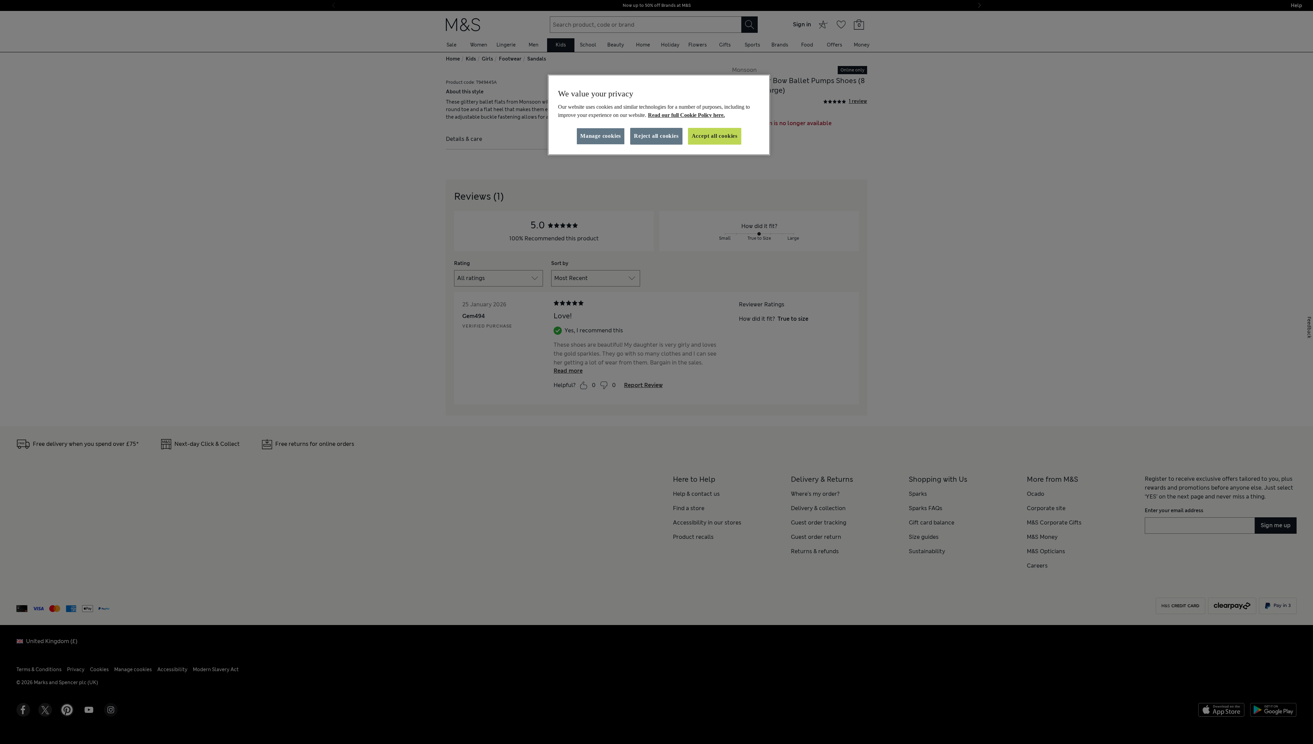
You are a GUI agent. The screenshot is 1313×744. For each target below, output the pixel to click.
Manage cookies (600, 136)
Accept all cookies (715, 136)
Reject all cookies (656, 136)
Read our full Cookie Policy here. (686, 115)
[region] (659, 115)
